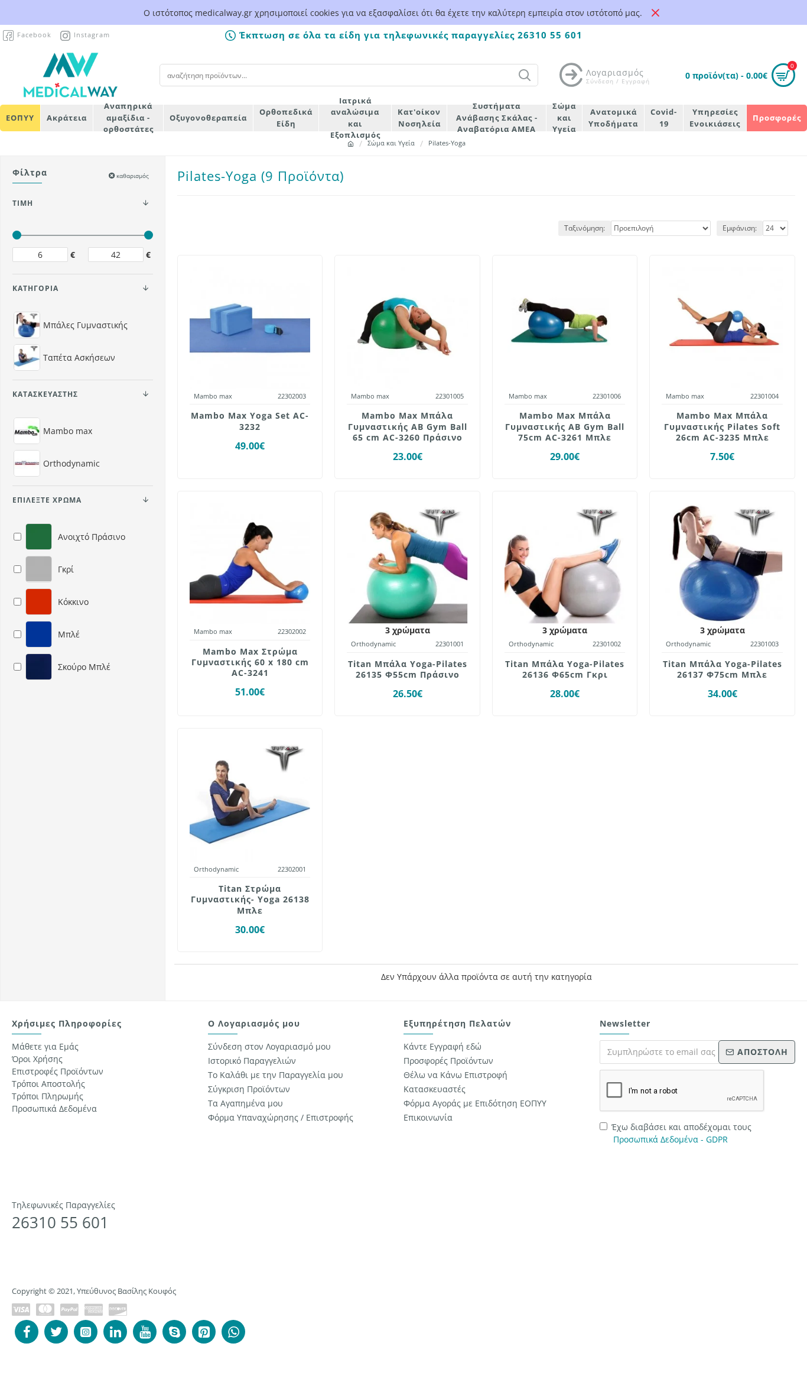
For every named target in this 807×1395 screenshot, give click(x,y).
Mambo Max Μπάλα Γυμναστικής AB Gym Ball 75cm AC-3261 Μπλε (564, 426)
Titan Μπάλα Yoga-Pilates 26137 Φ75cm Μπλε (722, 669)
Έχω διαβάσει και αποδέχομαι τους (681, 1133)
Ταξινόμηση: (584, 228)
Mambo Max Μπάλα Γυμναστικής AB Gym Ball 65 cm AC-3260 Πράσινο (407, 426)
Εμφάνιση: (740, 228)
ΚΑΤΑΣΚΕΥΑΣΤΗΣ (45, 394)
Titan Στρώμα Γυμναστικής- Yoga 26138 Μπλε (250, 899)
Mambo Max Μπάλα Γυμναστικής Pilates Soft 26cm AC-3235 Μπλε (722, 426)
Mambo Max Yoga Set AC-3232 (250, 421)
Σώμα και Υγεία (391, 142)
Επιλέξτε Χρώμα (47, 500)
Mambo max (213, 395)
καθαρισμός (132, 175)
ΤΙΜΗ (22, 203)
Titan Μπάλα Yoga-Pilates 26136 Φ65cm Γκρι (564, 669)
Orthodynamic (373, 643)
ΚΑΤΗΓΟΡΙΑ (35, 288)
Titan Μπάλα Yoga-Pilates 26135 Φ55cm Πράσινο (407, 669)
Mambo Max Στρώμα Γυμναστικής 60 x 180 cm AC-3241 (250, 662)
